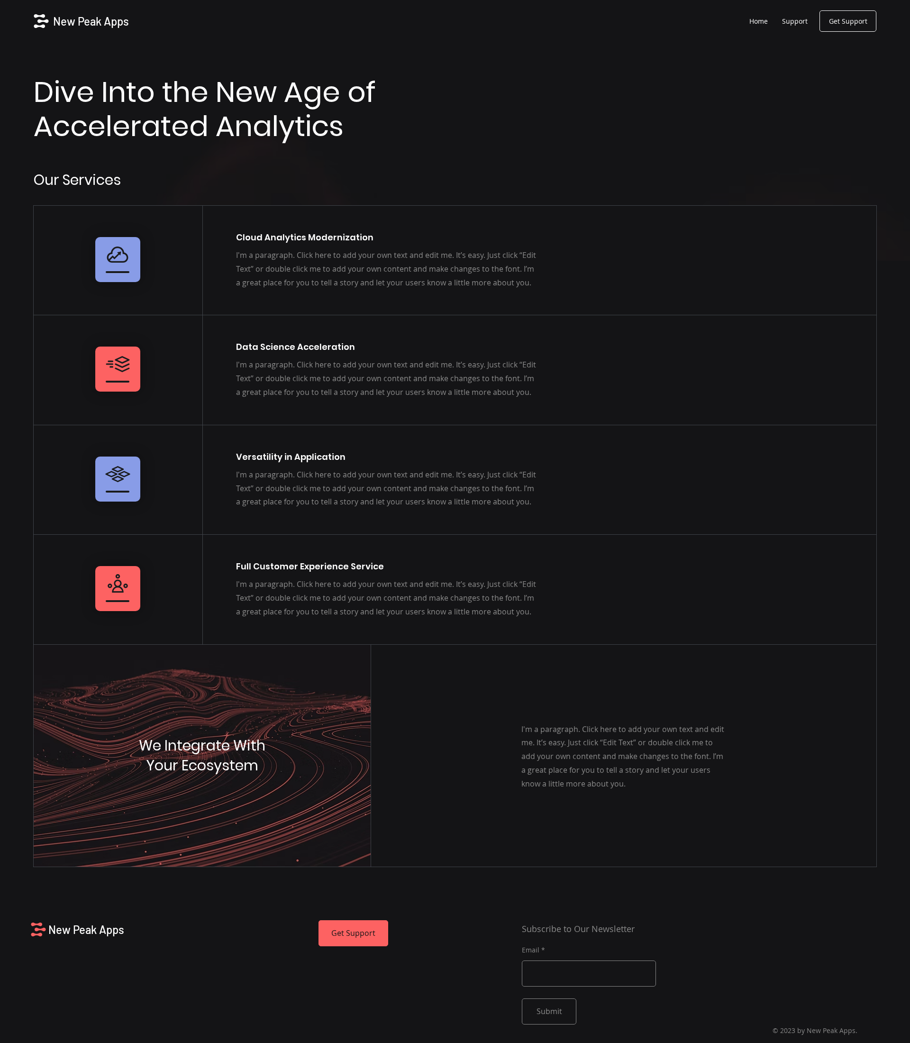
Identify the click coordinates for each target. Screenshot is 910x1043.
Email (530, 950)
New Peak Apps (91, 21)
